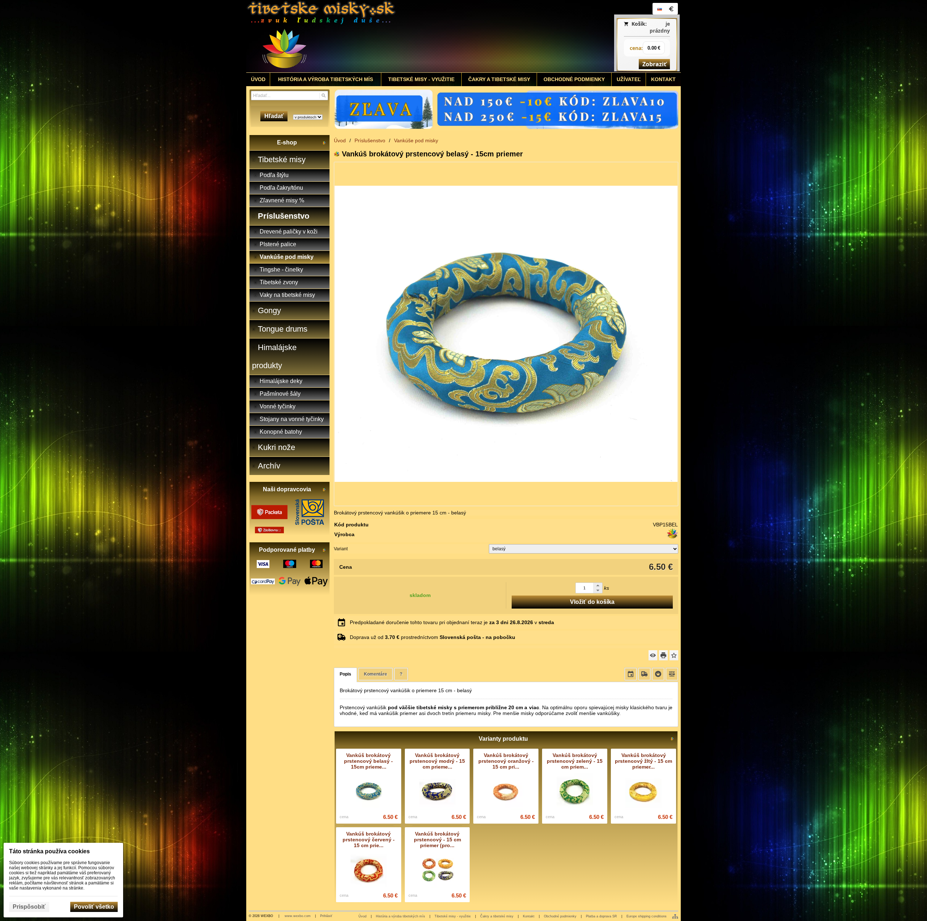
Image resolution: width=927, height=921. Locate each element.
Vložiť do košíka (592, 602)
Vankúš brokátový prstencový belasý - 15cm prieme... (368, 761)
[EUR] (671, 8)
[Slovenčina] (659, 8)
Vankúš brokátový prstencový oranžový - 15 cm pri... (506, 761)
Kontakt (528, 916)
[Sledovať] (653, 655)
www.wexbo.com (298, 916)
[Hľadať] (323, 95)
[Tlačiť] (663, 655)
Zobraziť (654, 64)
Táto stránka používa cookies (49, 851)
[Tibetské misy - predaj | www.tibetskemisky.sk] (409, 36)
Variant (341, 548)
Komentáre (375, 674)
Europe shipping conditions (646, 916)
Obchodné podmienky (560, 916)
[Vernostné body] (658, 674)
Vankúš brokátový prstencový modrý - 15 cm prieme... (437, 761)
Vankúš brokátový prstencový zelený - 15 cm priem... (575, 761)
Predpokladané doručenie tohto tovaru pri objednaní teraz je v (452, 622)
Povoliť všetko (94, 907)
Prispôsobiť (29, 907)
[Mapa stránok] (675, 916)
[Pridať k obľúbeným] (674, 655)
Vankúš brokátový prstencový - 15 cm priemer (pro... (437, 839)
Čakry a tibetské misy (496, 916)
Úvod (362, 916)
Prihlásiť (326, 916)
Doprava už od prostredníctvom (432, 637)
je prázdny (660, 27)
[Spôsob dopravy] (644, 674)
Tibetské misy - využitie (453, 916)
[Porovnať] (672, 674)
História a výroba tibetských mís (400, 916)
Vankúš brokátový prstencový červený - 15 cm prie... (369, 839)
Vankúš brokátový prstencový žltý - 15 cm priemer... (643, 761)
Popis (345, 674)
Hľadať (274, 116)
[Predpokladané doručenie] (630, 674)
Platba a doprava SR (601, 916)
